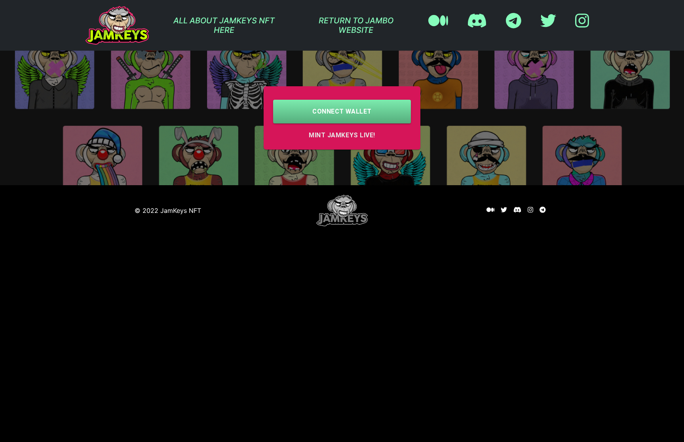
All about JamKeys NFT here (224, 25)
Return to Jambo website (356, 25)
